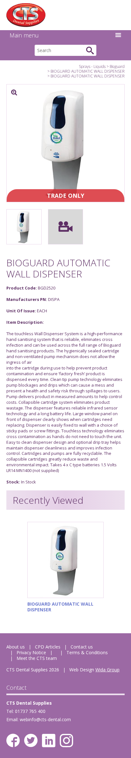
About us (15, 647)
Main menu (24, 35)
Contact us (82, 647)
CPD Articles (47, 647)
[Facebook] (13, 740)
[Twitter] (31, 740)
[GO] (90, 50)
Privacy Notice (31, 652)
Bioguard (117, 66)
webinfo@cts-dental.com (45, 719)
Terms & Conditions (87, 652)
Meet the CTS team (37, 658)
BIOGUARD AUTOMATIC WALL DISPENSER (88, 71)
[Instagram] (66, 740)
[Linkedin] (48, 740)
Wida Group (107, 670)
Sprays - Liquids (92, 66)
